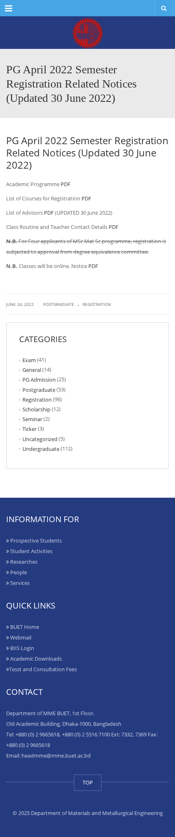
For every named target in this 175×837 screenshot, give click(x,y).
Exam (29, 360)
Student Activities (30, 551)
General (31, 369)
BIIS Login (21, 648)
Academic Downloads (35, 658)
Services (19, 583)
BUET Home (24, 626)
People (18, 572)
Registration (97, 304)
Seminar (32, 419)
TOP (88, 782)
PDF (65, 184)
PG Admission (39, 379)
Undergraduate (40, 449)
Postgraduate (58, 304)
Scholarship (36, 409)
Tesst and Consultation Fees (43, 669)
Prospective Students (35, 540)
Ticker (29, 429)
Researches (23, 561)
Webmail (20, 637)
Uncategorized (39, 438)
